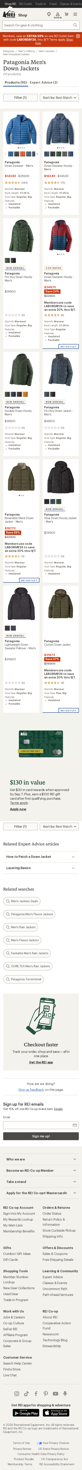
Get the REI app (41, 1062)
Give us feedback (31, 1089)
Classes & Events (55, 1283)
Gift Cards (10, 1259)
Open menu (75, 14)
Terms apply (19, 803)
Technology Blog (55, 1340)
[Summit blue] (28, 154)
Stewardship (52, 1346)
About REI (50, 1317)
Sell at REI (10, 1329)
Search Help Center (17, 1363)
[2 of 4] (20, 148)
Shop (22, 15)
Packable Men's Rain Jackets (29, 953)
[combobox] (41, 25)
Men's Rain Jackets (23, 927)
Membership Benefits (19, 1231)
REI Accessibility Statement (56, 1464)
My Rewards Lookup (18, 1219)
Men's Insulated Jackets (16, 54)
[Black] (16, 154)
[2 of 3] (21, 495)
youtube (55, 1394)
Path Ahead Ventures (58, 1295)
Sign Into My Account (19, 1213)
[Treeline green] (58, 154)
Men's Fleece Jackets (25, 940)
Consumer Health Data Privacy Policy (41, 1454)
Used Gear (10, 1294)
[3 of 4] (22, 148)
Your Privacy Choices (55, 1443)
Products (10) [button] (16, 82)
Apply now (18, 809)
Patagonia (8, 51)
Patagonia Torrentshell (26, 979)
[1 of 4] (18, 148)
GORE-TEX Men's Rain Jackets (30, 966)
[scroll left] (5, 154)
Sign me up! (41, 1136)
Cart (66, 14)
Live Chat (10, 1375)
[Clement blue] (10, 154)
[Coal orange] (22, 154)
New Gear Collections (19, 1288)
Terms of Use (21, 1443)
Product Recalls (24, 1459)
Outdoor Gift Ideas (17, 1253)
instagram (17, 1394)
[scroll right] (37, 154)
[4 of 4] (24, 148)
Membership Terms (20, 1464)
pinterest (46, 1394)
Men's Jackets (46, 51)
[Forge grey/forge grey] (64, 154)
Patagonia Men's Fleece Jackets (32, 914)
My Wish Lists (13, 1225)
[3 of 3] (23, 495)
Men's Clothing (26, 51)
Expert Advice (53, 1277)
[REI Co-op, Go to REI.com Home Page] (8, 14)
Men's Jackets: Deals (24, 901)
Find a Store (11, 1369)
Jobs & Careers (14, 1317)
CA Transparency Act (54, 1459)
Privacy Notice (22, 1448)
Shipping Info (53, 1236)
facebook (36, 1394)
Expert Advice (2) (44, 82)
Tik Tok (26, 1394)
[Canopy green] (7, 260)
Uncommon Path (55, 1289)
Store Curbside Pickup (59, 1230)
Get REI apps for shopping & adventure (40, 1405)
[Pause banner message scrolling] (77, 36)
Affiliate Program (15, 1335)
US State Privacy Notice (53, 1448)
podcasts (65, 1394)
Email (6, 1117)
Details (58, 1109)
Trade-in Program (15, 1300)
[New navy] (46, 154)
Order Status (52, 1213)
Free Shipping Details (58, 1259)
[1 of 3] (19, 495)
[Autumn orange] (25, 394)
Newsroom (51, 1334)
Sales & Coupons (55, 1253)
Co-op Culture (13, 1323)
